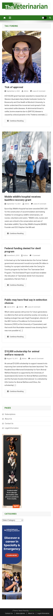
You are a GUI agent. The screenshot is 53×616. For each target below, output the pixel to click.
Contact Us (9, 423)
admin (26, 91)
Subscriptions (10, 414)
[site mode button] (44, 18)
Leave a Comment (38, 91)
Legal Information (12, 428)
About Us (8, 419)
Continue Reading (17, 121)
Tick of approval (14, 87)
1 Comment (36, 255)
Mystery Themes (34, 611)
